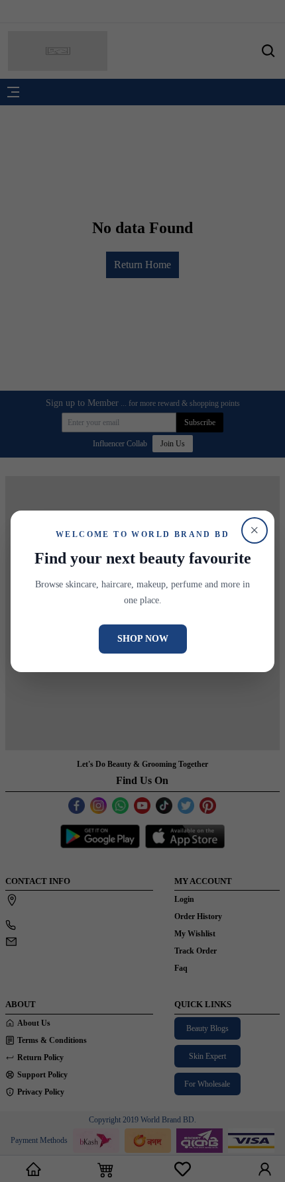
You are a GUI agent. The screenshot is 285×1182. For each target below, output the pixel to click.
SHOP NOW (142, 639)
